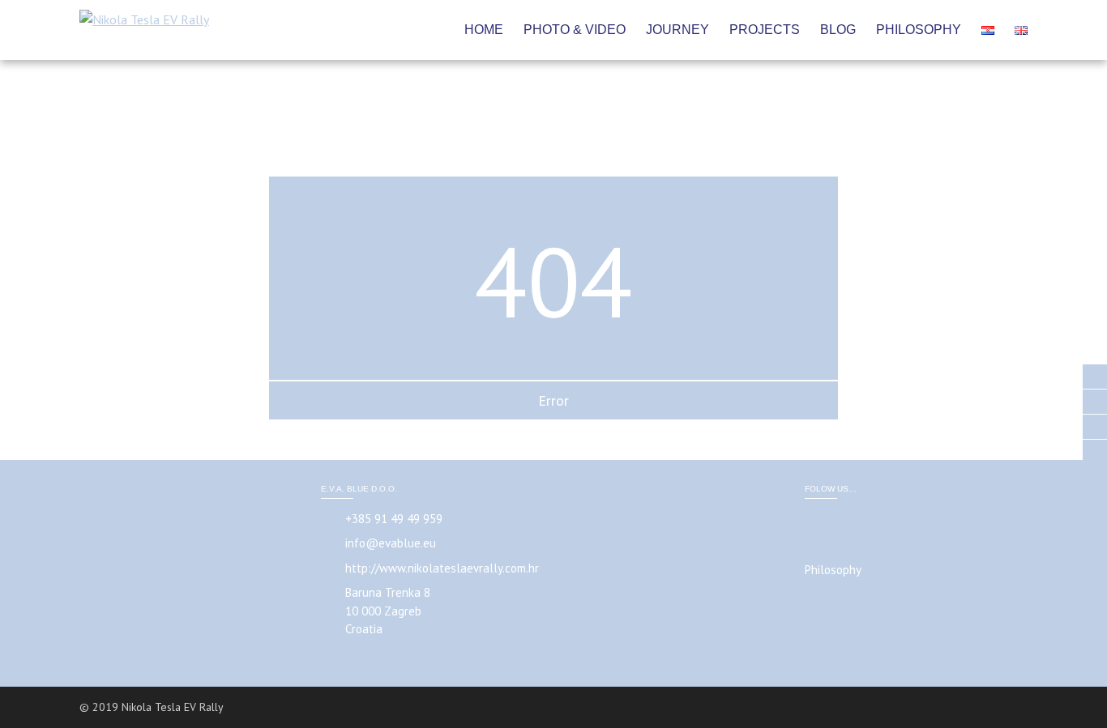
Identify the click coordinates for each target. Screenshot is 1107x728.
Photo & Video (575, 29)
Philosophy (918, 29)
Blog (838, 29)
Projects (764, 29)
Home (483, 29)
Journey (677, 29)
